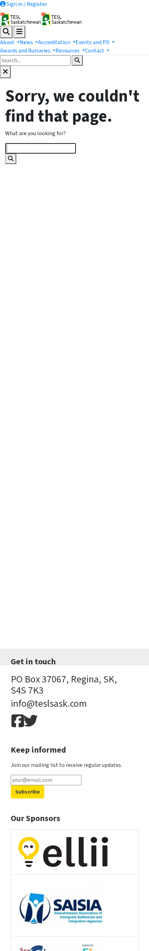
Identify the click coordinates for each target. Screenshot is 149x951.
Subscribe (27, 792)
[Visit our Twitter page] (28, 721)
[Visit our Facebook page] (16, 721)
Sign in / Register (26, 4)
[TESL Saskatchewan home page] (74, 19)
